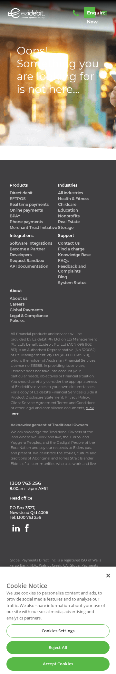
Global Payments (26, 310)
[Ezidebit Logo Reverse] (35, 13)
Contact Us (69, 243)
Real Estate (69, 221)
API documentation (29, 266)
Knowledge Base (74, 254)
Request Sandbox (27, 260)
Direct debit (21, 192)
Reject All (58, 647)
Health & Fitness (73, 198)
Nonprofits (69, 216)
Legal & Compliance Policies (29, 318)
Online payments (26, 210)
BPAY (15, 216)
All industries (70, 192)
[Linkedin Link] (16, 528)
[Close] (108, 576)
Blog (62, 276)
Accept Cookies (58, 664)
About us (18, 298)
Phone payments (26, 221)
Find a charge (71, 249)
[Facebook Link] (27, 528)
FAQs (63, 260)
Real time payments (29, 204)
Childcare (67, 204)
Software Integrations (31, 243)
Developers (21, 254)
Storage (65, 227)
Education (68, 210)
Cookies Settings (58, 631)
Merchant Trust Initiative (33, 227)
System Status (72, 282)
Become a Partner (27, 249)
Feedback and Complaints (72, 269)
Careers (17, 304)
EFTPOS (18, 198)
